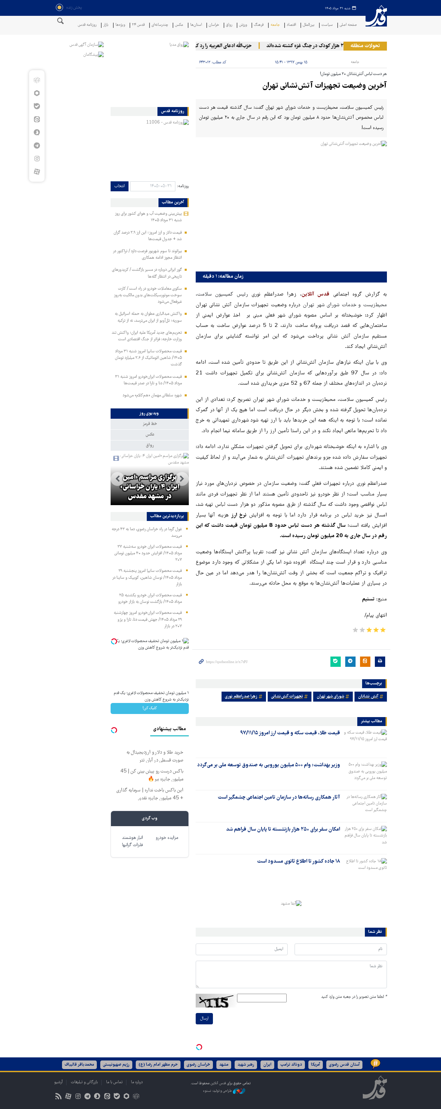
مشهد (223, 1065)
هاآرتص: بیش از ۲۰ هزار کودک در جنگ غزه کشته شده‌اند (332, 46)
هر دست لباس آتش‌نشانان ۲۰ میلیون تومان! (353, 74)
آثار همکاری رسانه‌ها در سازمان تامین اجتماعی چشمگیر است (279, 797)
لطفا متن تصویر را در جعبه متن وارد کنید (354, 997)
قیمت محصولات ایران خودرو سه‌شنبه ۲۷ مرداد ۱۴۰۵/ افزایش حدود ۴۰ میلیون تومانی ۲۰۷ (148, 553)
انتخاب (119, 186)
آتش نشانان (368, 697)
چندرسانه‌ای (160, 25)
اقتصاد (291, 25)
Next (117, 479)
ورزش (243, 25)
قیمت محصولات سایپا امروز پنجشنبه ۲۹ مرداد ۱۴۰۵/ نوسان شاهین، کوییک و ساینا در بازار (147, 577)
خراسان (214, 25)
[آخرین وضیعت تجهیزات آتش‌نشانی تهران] (291, 204)
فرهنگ (259, 25)
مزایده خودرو (167, 838)
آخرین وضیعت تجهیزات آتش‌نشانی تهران (324, 86)
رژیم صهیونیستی (116, 1065)
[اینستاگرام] (36, 159)
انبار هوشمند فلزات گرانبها (132, 842)
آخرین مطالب (173, 203)
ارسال (204, 1019)
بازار (106, 25)
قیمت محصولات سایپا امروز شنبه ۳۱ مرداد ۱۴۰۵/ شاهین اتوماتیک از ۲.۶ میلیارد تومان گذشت (148, 358)
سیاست (327, 25)
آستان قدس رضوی (344, 1065)
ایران (267, 1065)
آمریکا (315, 1065)
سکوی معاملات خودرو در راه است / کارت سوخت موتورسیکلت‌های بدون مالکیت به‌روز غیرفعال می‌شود (148, 295)
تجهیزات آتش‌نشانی (287, 697)
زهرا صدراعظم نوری (241, 697)
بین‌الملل (309, 25)
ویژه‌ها (120, 25)
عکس (179, 25)
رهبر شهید (245, 1065)
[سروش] (36, 132)
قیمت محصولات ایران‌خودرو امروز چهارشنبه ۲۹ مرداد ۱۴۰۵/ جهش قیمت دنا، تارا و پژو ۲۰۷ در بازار (148, 619)
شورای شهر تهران (330, 697)
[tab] (150, 413)
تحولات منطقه (365, 46)
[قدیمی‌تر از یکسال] (365, 741)
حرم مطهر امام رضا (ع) (158, 1065)
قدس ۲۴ (138, 25)
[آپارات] (36, 172)
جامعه (275, 25)
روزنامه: (183, 186)
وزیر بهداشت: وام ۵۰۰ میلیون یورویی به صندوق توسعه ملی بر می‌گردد (268, 765)
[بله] (36, 106)
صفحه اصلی (348, 25)
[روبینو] (36, 93)
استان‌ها (196, 25)
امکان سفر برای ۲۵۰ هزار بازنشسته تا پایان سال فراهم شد (283, 829)
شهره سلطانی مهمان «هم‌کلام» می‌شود (152, 395)
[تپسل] (199, 1047)
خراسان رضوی (198, 1065)
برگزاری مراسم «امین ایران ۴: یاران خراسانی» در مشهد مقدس (149, 487)
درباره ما (137, 1082)
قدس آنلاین (376, 20)
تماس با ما (114, 1082)
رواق (229, 25)
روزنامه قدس (87, 25)
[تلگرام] (36, 145)
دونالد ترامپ (291, 1065)
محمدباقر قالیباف (79, 1065)
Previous (182, 479)
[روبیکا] (36, 80)
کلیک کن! (150, 708)
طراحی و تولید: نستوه (218, 1091)
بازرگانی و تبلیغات (84, 1082)
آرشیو (58, 1082)
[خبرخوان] (58, 1097)
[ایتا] (36, 119)
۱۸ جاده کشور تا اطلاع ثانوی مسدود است (298, 861)
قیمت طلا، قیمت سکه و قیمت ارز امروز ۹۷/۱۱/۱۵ (290, 733)
